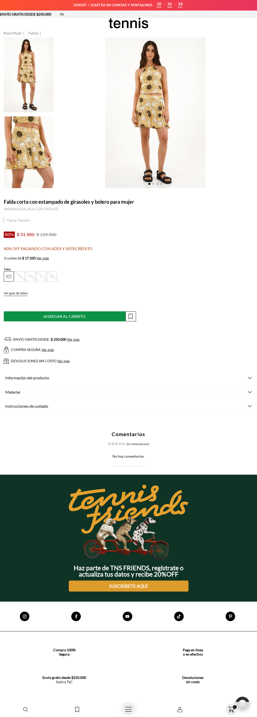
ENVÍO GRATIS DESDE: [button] (46, 339)
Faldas (33, 33)
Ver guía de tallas (16, 293)
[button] (26, 709)
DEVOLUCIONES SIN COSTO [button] (40, 361)
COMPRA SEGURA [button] (32, 349)
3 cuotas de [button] (26, 258)
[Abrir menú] (128, 709)
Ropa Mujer (13, 33)
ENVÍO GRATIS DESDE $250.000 (25, 14)
